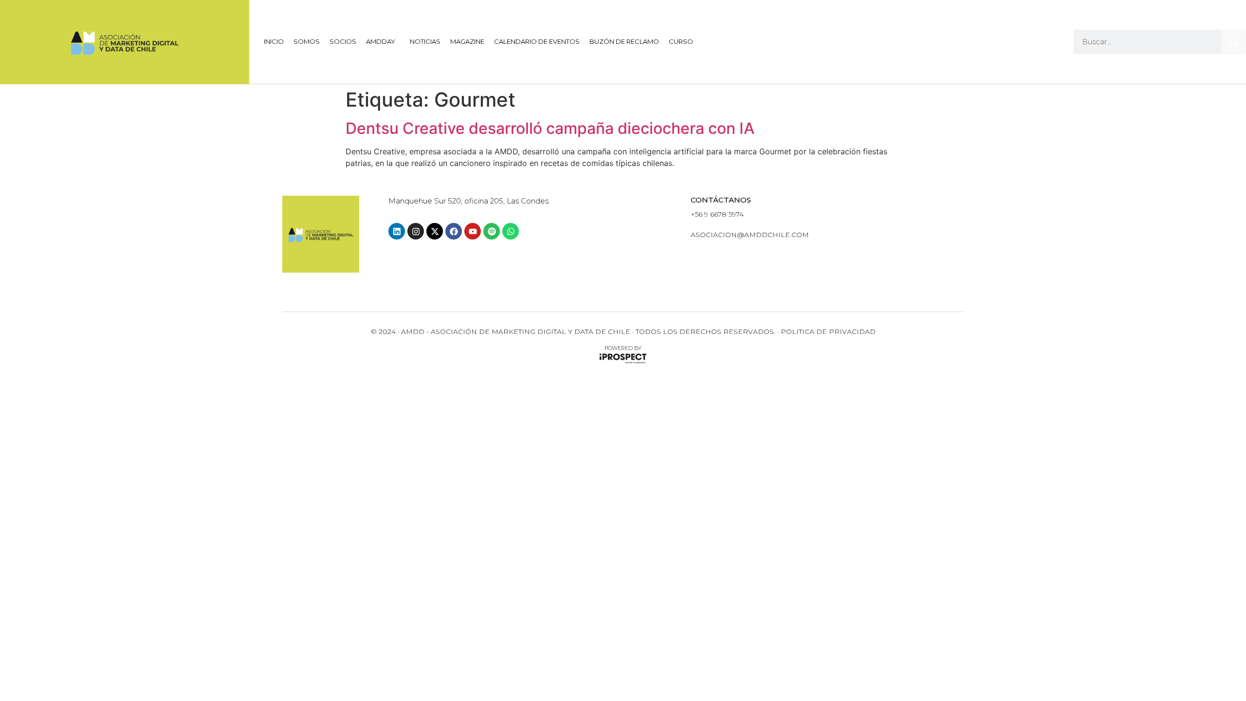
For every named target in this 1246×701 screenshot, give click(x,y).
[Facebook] (453, 231)
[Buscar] (1234, 42)
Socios (343, 41)
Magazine (467, 41)
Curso (681, 41)
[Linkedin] (396, 231)
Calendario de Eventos (537, 41)
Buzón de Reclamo (624, 41)
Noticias (425, 41)
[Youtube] (472, 231)
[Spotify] (491, 231)
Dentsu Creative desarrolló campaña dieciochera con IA (550, 128)
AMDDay (380, 41)
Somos (306, 41)
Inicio (274, 41)
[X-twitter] (434, 231)
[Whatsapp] (510, 231)
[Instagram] (415, 231)
